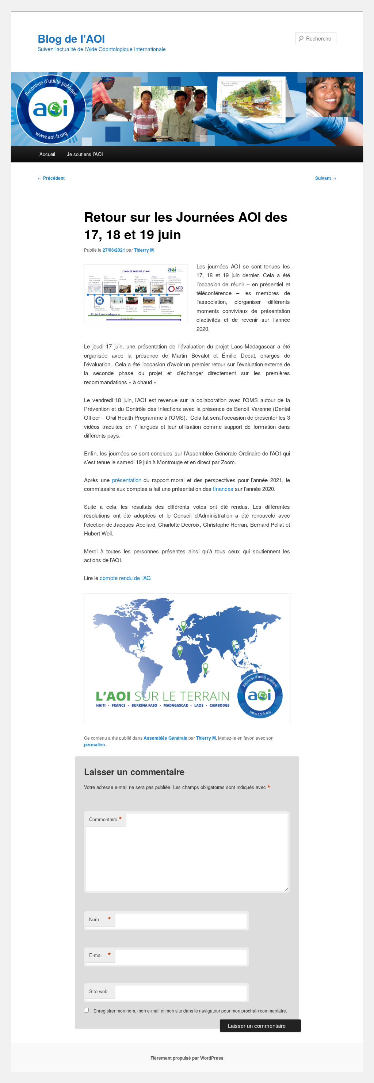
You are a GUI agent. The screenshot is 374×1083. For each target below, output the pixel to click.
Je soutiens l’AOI (85, 153)
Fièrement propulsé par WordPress (187, 1058)
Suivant (325, 178)
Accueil (47, 153)
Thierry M (144, 250)
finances (223, 488)
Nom (100, 919)
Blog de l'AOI (71, 38)
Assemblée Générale (165, 738)
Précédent (51, 178)
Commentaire (105, 819)
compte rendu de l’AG (125, 577)
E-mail (100, 955)
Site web (98, 991)
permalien (94, 744)
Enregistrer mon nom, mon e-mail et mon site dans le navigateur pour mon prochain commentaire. (190, 1010)
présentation (126, 480)
